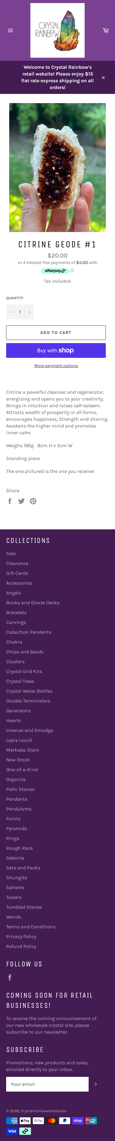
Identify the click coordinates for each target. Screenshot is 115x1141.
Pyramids (16, 828)
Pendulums (19, 809)
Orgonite (15, 779)
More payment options (56, 365)
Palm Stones (20, 789)
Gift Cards (17, 573)
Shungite (16, 877)
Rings (12, 838)
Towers (13, 897)
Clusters (15, 661)
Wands (13, 917)
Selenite (15, 858)
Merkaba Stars (22, 750)
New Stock (18, 760)
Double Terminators (28, 701)
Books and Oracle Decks (32, 602)
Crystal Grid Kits (24, 671)
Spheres (15, 887)
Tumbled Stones (24, 907)
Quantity (14, 298)
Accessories (19, 583)
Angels (13, 593)
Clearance (17, 563)
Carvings (16, 622)
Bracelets (16, 612)
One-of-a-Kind (22, 769)
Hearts (13, 720)
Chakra (14, 642)
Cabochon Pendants (28, 632)
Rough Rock (19, 848)
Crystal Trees (20, 681)
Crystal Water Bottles (29, 691)
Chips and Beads (25, 652)
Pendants (16, 799)
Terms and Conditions (31, 927)
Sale (11, 553)
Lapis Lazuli (19, 740)
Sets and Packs (23, 868)
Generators (18, 711)
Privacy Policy (21, 936)
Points (13, 819)
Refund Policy (21, 946)
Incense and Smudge (29, 730)
